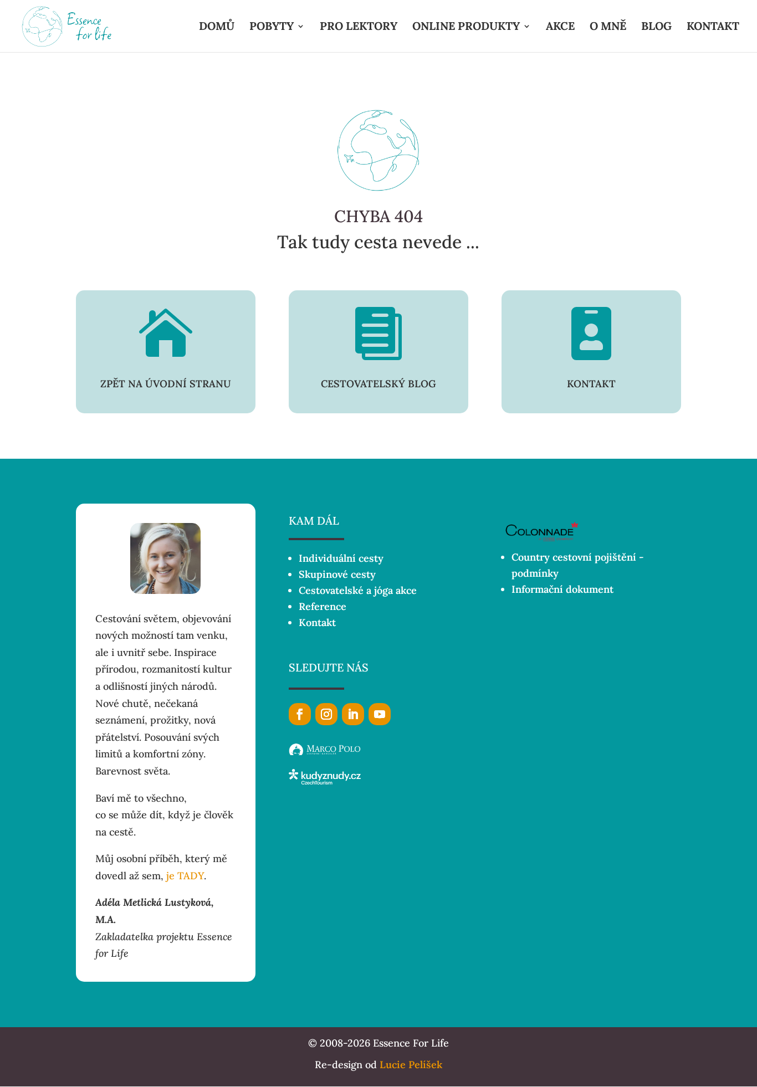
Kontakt (317, 622)
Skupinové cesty (337, 574)
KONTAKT (713, 27)
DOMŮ (216, 27)
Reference (322, 606)
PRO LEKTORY (358, 27)
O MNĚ (608, 27)
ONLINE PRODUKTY (466, 27)
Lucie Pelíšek (411, 1064)
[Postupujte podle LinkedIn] (353, 714)
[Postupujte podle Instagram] (326, 714)
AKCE (560, 27)
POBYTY (271, 27)
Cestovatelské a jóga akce (358, 590)
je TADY (185, 875)
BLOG (656, 27)
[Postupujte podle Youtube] (380, 714)
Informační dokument (562, 589)
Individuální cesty (341, 558)
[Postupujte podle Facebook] (300, 714)
